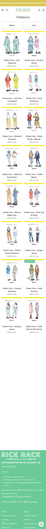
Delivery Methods (9, 524)
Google (22, 483)
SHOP (4, 512)
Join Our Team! (30, 516)
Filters (12, 25)
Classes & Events (9, 516)
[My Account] (38, 10)
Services (5, 520)
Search (27, 512)
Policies (27, 520)
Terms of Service (31, 524)
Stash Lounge (30, 502)
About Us (6, 527)
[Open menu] (2, 10)
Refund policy (30, 527)
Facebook (8, 496)
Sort (34, 25)
